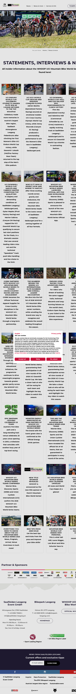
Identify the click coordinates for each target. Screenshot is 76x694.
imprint (57, 353)
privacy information (21, 353)
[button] (18, 333)
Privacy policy (56, 333)
